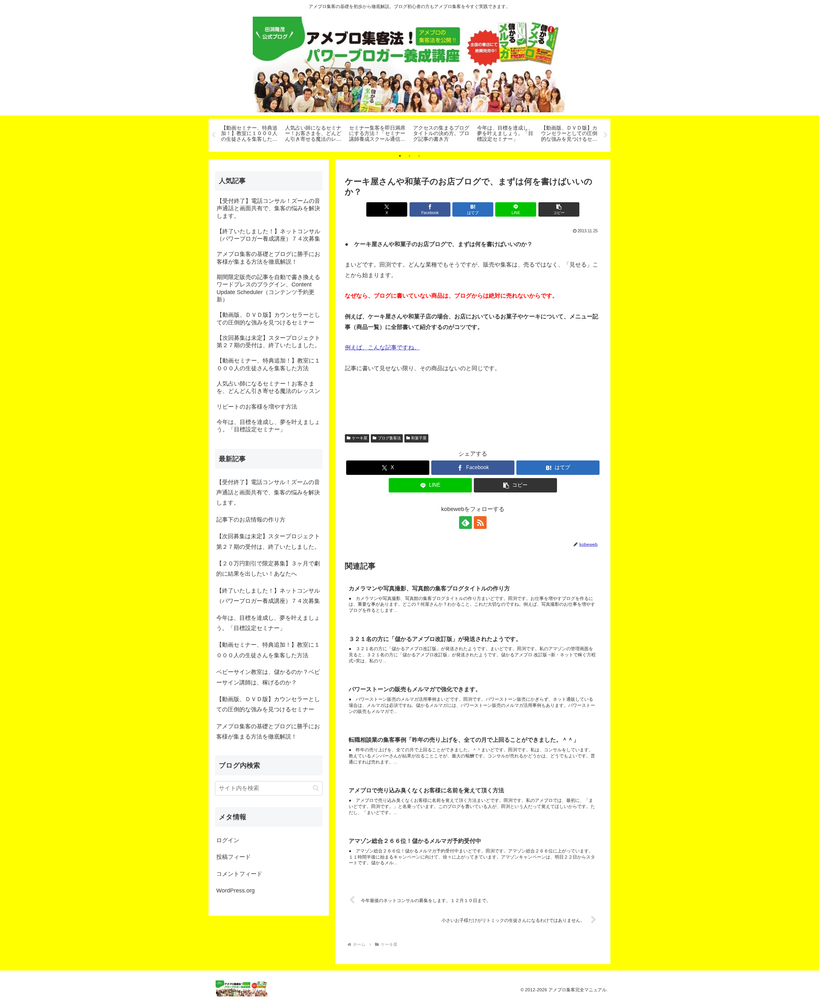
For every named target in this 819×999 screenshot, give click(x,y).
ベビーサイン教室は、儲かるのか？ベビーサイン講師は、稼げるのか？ (268, 677)
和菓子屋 (418, 438)
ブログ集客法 (389, 438)
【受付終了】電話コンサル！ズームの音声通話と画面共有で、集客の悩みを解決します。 (268, 492)
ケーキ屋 (359, 438)
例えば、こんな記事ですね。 (382, 347)
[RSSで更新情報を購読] (480, 522)
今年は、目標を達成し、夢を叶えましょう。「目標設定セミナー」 (268, 623)
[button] (558, 209)
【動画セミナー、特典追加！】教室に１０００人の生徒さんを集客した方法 (268, 650)
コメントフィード (239, 874)
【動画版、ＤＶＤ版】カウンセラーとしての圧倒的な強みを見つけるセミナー (268, 704)
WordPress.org (235, 890)
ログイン (227, 840)
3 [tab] (419, 156)
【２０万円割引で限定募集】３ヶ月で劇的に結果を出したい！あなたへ (268, 568)
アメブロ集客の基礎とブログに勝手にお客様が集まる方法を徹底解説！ (268, 731)
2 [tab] (409, 156)
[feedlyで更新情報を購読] (465, 522)
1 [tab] (400, 156)
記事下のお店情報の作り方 (250, 519)
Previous (213, 135)
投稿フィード (233, 857)
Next (605, 135)
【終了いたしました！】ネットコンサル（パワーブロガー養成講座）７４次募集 (268, 595)
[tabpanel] (249, 134)
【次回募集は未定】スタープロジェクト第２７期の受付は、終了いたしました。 (268, 541)
